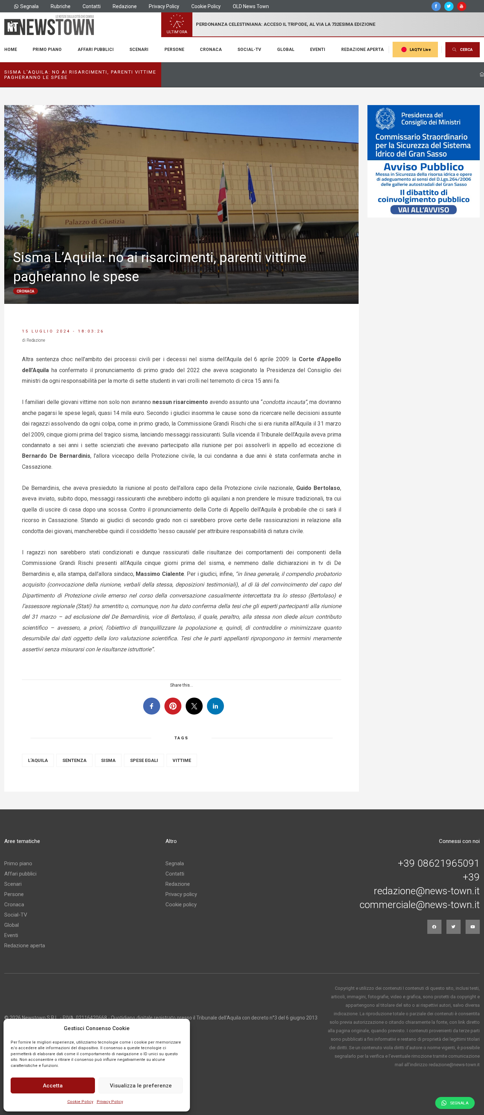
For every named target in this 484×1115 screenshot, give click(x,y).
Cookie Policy (80, 1101)
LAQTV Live (420, 49)
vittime (182, 760)
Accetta (53, 1085)
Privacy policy (181, 894)
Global (285, 49)
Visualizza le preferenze (141, 1085)
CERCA (466, 49)
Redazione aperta (362, 49)
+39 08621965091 (439, 863)
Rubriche (61, 6)
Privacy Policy (110, 1101)
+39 (471, 877)
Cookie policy (181, 904)
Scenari (138, 49)
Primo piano (47, 49)
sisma (108, 760)
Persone (174, 49)
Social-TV (249, 49)
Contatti (92, 6)
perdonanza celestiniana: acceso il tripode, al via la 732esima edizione (285, 24)
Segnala (29, 6)
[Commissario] (423, 161)
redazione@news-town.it (427, 891)
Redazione (125, 6)
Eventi (317, 49)
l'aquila (38, 760)
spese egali (144, 760)
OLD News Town (251, 6)
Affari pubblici (96, 49)
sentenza (74, 760)
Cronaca (211, 49)
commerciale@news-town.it (420, 905)
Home (10, 49)
